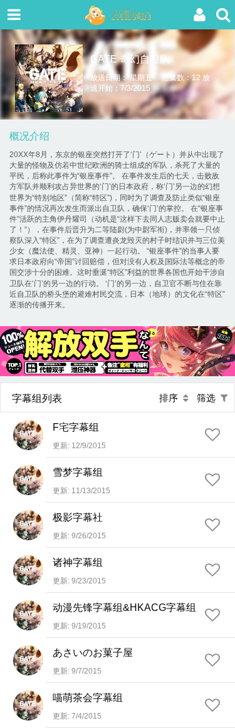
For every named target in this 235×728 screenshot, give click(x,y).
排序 (171, 397)
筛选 (209, 397)
